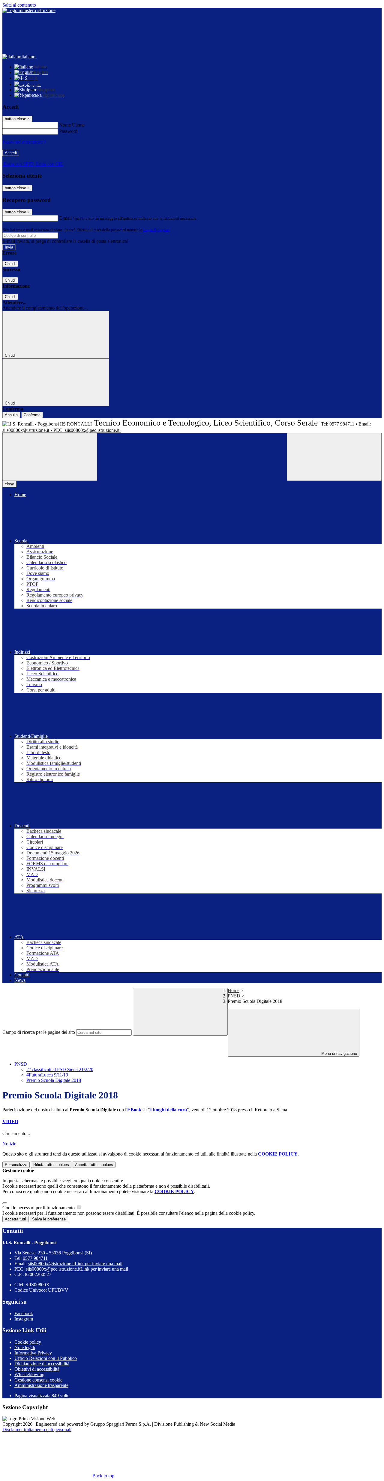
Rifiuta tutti (51, 1164)
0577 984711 (35, 1258)
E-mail (65, 218)
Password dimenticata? (24, 142)
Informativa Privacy (33, 1352)
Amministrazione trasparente (41, 1385)
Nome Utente (72, 124)
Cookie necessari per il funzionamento (39, 1207)
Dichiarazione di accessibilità (41, 1363)
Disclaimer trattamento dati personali (36, 1429)
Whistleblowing (29, 1374)
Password (68, 131)
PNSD (234, 995)
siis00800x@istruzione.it (75, 1263)
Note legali (24, 1347)
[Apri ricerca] (334, 457)
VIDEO (10, 1121)
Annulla (11, 415)
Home (233, 990)
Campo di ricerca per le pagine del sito (38, 1032)
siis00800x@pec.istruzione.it (77, 1269)
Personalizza (16, 1164)
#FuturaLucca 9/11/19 (47, 1074)
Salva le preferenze (49, 1219)
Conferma (32, 415)
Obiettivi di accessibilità (36, 1369)
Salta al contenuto (19, 5)
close (9, 484)
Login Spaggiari (156, 229)
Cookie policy (27, 1342)
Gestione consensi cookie (38, 1379)
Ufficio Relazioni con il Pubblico (45, 1358)
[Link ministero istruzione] (29, 10)
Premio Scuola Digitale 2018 (53, 1080)
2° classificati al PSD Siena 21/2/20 (59, 1069)
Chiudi (10, 263)
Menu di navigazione (338, 1053)
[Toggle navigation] (49, 457)
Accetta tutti (94, 1164)
